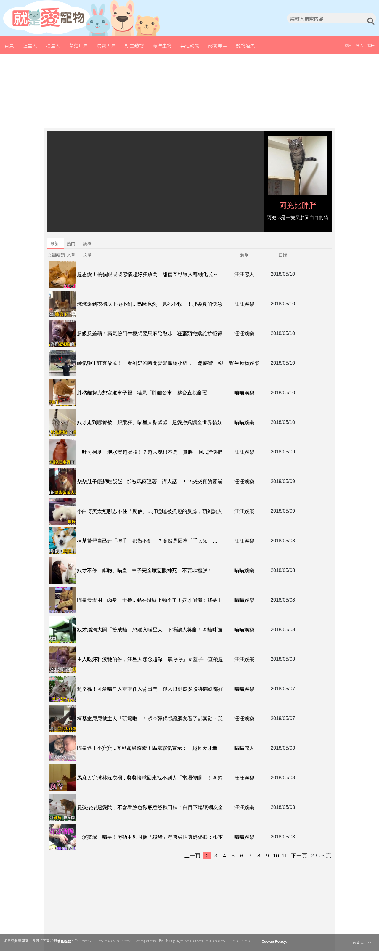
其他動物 (189, 45)
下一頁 (299, 856)
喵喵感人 (244, 748)
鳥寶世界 (106, 45)
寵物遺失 (245, 45)
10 (276, 856)
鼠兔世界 (78, 45)
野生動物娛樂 (244, 363)
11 (284, 856)
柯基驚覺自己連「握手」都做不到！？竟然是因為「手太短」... (147, 541)
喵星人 (53, 45)
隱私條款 (64, 941)
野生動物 (134, 45)
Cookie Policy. (274, 941)
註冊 (371, 45)
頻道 (347, 45)
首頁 (9, 45)
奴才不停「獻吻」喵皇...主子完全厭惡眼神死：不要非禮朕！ (144, 570)
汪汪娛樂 (244, 304)
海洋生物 (161, 45)
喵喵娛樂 (244, 393)
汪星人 (30, 45)
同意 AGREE (362, 942)
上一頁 (192, 856)
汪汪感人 (244, 274)
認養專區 (217, 45)
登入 (359, 45)
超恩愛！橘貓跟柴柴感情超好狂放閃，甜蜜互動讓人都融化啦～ (147, 274)
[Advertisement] (189, 91)
